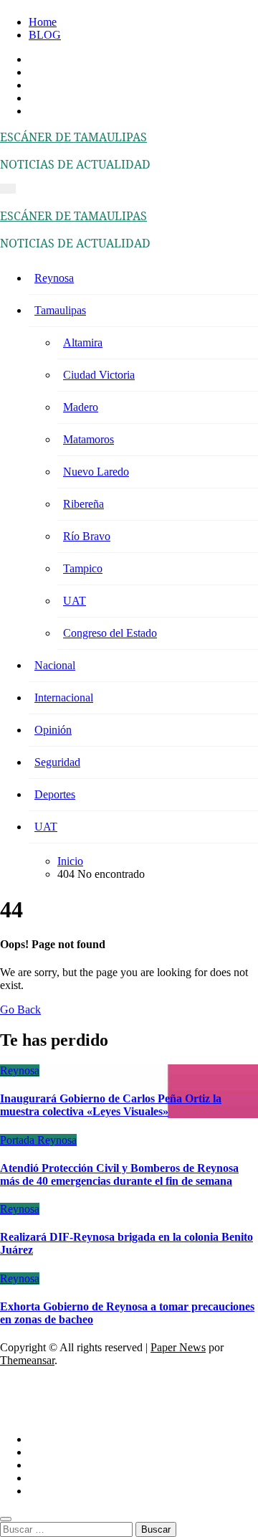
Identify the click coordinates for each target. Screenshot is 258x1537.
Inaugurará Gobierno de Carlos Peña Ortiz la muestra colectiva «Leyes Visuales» (110, 1104)
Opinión (53, 730)
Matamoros (88, 439)
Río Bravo (86, 536)
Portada (18, 1140)
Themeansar (27, 1360)
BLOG (45, 35)
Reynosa (54, 278)
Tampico (82, 568)
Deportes (54, 794)
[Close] (5, 1519)
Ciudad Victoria (99, 375)
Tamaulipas (60, 310)
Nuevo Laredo (96, 471)
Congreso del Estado (110, 633)
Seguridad (57, 762)
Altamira (82, 342)
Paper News (178, 1347)
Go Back (20, 1009)
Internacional (63, 697)
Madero (80, 407)
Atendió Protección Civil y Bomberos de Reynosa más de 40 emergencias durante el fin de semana (119, 1174)
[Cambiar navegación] (8, 189)
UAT (74, 601)
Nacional (54, 665)
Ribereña (83, 504)
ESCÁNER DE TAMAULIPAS (73, 137)
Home (43, 22)
